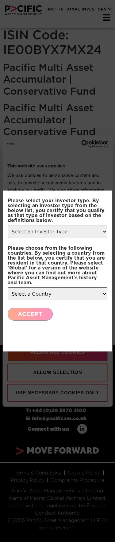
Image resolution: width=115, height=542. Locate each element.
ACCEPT (30, 314)
